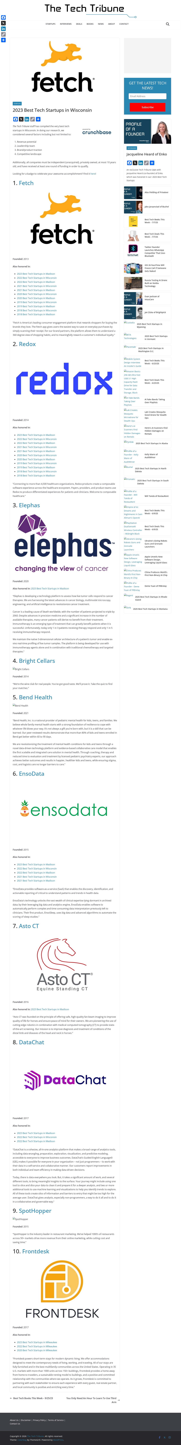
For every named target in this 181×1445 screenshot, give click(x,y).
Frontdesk (35, 1251)
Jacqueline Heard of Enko (147, 154)
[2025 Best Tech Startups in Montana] (127, 609)
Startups (50, 24)
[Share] (3, 40)
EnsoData (31, 773)
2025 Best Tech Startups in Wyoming (149, 325)
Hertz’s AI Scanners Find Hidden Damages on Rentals (156, 431)
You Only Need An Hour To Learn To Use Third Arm (91, 1400)
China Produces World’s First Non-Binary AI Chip (156, 573)
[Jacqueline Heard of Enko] (147, 131)
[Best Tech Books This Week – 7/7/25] (133, 221)
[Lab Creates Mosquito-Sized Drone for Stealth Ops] (133, 415)
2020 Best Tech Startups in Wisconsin (37, 294)
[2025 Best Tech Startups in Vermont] (133, 338)
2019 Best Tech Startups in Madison (36, 306)
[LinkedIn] (3, 29)
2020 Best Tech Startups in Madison (36, 298)
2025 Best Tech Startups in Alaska (152, 443)
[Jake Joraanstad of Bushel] (133, 207)
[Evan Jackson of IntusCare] (133, 298)
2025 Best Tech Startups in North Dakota (150, 470)
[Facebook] (3, 17)
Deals (79, 24)
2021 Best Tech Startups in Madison (36, 290)
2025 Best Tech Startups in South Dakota (153, 482)
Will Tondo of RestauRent (157, 496)
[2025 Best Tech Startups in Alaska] (128, 444)
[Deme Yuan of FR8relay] (133, 586)
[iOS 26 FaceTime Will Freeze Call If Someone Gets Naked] (133, 268)
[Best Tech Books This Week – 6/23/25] (133, 362)
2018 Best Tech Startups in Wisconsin (37, 310)
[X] (3, 23)
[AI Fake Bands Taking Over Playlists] (133, 401)
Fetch (26, 183)
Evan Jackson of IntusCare (152, 298)
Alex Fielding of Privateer (156, 192)
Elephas (29, 505)
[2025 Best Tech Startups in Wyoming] (129, 326)
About (111, 24)
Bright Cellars (37, 661)
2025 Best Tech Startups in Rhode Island (151, 598)
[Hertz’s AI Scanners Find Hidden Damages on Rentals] (133, 431)
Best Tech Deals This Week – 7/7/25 (154, 235)
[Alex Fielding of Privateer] (133, 192)
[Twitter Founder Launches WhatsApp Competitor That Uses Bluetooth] (133, 252)
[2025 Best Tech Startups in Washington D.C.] (130, 350)
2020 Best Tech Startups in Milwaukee (37, 1350)
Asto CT (29, 926)
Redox (27, 344)
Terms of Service (56, 1420)
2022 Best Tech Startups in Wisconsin (37, 277)
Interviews (66, 24)
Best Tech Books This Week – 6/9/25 (155, 512)
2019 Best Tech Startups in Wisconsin (37, 302)
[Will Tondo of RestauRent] (133, 497)
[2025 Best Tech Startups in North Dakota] (128, 470)
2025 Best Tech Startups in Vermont (156, 337)
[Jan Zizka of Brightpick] (133, 312)
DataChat (31, 1042)
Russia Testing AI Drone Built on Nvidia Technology (156, 283)
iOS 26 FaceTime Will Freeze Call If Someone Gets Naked (155, 268)
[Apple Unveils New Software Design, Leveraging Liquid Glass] (133, 560)
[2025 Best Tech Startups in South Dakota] (129, 482)
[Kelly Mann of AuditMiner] (133, 456)
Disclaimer (26, 1420)
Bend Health (35, 697)
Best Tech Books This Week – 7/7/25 (155, 221)
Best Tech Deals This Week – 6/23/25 (154, 381)
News (101, 24)
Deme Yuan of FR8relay (156, 586)
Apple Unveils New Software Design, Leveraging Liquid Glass (156, 559)
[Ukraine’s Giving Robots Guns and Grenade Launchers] (133, 544)
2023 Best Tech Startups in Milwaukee (37, 1342)
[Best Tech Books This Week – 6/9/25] (133, 512)
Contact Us (15, 1423)
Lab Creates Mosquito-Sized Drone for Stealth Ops (156, 415)
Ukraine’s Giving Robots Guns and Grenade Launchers (156, 543)
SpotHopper (35, 1210)
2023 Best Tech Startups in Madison (36, 273)
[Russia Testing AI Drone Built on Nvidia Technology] (133, 283)
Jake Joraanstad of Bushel (157, 206)
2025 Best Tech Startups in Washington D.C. (151, 350)
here (92, 173)
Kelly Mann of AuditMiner (151, 456)
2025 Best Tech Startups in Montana (150, 609)
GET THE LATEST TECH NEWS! (147, 85)
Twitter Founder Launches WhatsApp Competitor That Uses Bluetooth (155, 251)
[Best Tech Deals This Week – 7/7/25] (133, 236)
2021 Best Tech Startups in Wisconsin (37, 286)
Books (90, 24)
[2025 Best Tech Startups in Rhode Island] (128, 599)
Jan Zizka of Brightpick (155, 312)
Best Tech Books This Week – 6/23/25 (155, 362)
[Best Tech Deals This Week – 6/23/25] (133, 382)
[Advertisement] (147, 55)
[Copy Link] (3, 34)
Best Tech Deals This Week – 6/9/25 (154, 528)
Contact (124, 24)
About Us (14, 1420)
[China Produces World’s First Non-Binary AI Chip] (133, 574)
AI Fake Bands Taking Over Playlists (155, 401)
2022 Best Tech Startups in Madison (36, 282)
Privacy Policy (39, 1420)
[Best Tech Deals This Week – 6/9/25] (133, 528)
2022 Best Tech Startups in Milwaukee (37, 1346)
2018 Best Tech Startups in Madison (36, 314)
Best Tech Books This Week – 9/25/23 (33, 1398)
